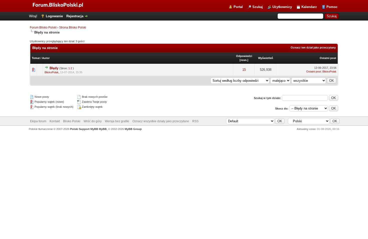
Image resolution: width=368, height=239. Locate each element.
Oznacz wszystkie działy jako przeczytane (160, 121)
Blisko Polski (71, 121)
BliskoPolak (52, 72)
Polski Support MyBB (84, 129)
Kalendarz (309, 7)
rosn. (244, 60)
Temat (36, 58)
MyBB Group (133, 129)
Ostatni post (328, 58)
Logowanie (54, 16)
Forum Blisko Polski (43, 27)
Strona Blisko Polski (72, 27)
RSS (195, 121)
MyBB (103, 129)
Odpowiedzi (244, 56)
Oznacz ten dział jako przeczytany (313, 47)
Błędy (54, 68)
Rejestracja (74, 16)
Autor (46, 58)
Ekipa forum (38, 121)
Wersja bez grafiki (117, 121)
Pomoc (331, 7)
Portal (238, 7)
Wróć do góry (93, 121)
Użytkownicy (282, 7)
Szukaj (257, 7)
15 (244, 70)
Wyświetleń (265, 58)
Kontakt (55, 121)
